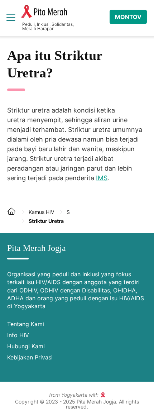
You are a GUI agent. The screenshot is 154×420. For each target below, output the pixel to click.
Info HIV (18, 335)
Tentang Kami (25, 324)
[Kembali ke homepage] (14, 217)
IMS (101, 178)
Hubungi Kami (26, 346)
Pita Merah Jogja (43, 12)
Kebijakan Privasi (30, 357)
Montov (128, 16)
